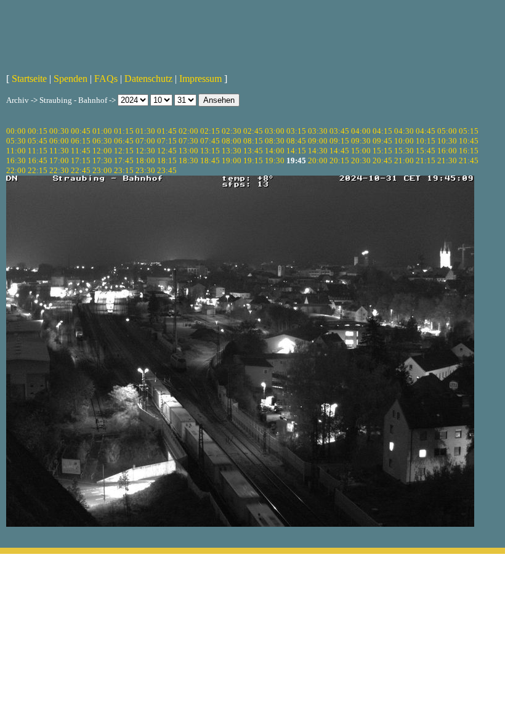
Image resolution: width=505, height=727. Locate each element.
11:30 (59, 150)
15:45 (425, 150)
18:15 (167, 160)
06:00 (59, 140)
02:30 (231, 131)
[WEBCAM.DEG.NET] (252, 35)
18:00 (145, 160)
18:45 (210, 160)
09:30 (361, 140)
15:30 (404, 150)
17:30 (102, 160)
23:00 (102, 170)
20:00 (318, 160)
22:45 (81, 170)
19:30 (275, 160)
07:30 (188, 140)
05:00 (447, 131)
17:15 (81, 160)
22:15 (37, 170)
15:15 (382, 150)
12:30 (145, 150)
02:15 (210, 131)
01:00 (102, 131)
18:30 (188, 160)
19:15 (253, 160)
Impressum (200, 78)
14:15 (296, 150)
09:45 (382, 140)
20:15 (339, 160)
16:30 (16, 160)
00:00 (16, 131)
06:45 (124, 140)
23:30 (145, 170)
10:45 (469, 140)
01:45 (167, 131)
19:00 (231, 160)
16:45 (37, 160)
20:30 (361, 160)
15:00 (361, 150)
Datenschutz (148, 78)
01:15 (124, 131)
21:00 (404, 160)
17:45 (124, 160)
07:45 (210, 140)
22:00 (16, 170)
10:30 (447, 140)
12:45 (167, 150)
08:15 (253, 140)
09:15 (339, 140)
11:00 (16, 150)
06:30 (102, 140)
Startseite (29, 78)
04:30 (404, 131)
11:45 (81, 150)
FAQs (106, 78)
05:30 (16, 140)
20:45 (382, 160)
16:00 (447, 150)
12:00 (102, 150)
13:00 (188, 150)
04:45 (425, 131)
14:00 (275, 150)
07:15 (167, 140)
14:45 (339, 150)
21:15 (425, 160)
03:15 (296, 131)
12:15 (124, 150)
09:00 (318, 140)
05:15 (469, 131)
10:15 (425, 140)
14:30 (318, 150)
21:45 (469, 160)
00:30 (59, 131)
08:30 (275, 140)
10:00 (404, 140)
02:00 (188, 131)
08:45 (296, 140)
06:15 (81, 140)
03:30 (318, 131)
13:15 (210, 150)
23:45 (167, 170)
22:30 (59, 170)
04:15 (382, 131)
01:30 (145, 131)
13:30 (231, 150)
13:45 (253, 150)
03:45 (339, 131)
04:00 (361, 131)
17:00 (59, 160)
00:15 (37, 131)
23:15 (124, 170)
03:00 (275, 131)
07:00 (145, 140)
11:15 (37, 150)
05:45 (37, 140)
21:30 (447, 160)
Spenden (70, 78)
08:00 (231, 140)
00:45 (81, 131)
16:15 (469, 150)
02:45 (253, 131)
